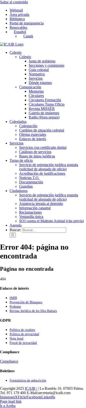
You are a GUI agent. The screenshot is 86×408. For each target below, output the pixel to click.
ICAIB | (31, 388)
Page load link (11, 401)
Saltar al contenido (14, 2)
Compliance (9, 361)
